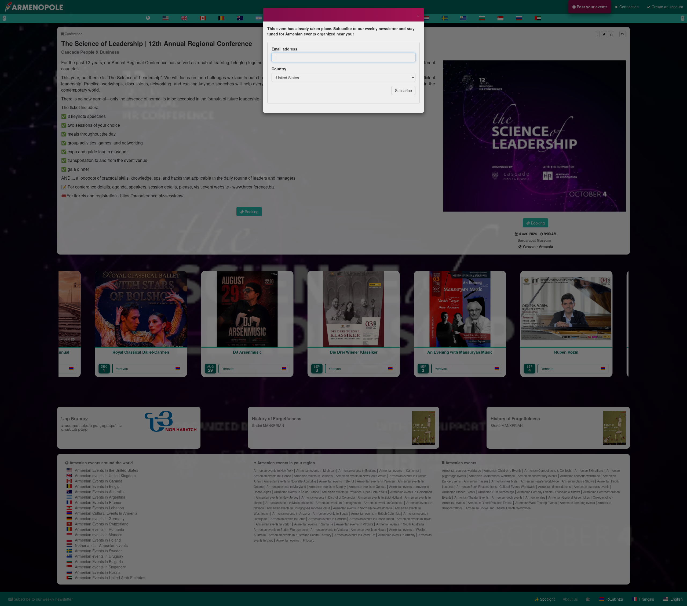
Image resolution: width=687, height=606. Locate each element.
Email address (284, 49)
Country (279, 68)
